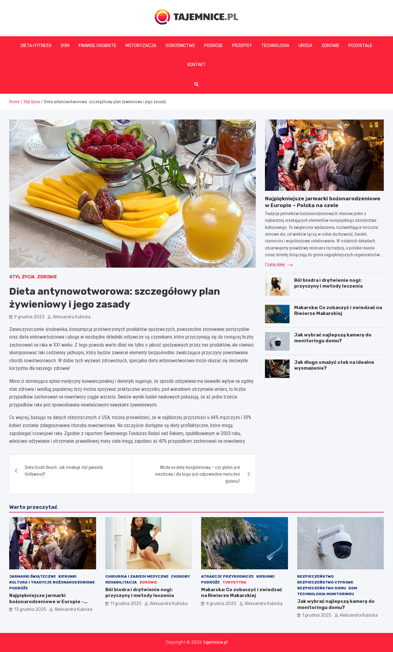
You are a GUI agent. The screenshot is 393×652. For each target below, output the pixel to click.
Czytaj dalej (275, 264)
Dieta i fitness (36, 45)
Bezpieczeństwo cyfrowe (325, 582)
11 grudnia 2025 (126, 603)
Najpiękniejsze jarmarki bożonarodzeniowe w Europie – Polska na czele (46, 601)
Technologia (275, 45)
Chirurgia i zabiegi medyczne (137, 576)
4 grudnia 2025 (221, 603)
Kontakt (197, 64)
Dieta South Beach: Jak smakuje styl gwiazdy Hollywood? (64, 471)
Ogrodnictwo (180, 45)
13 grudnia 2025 (30, 609)
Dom (65, 45)
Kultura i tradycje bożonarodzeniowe (52, 582)
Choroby (180, 576)
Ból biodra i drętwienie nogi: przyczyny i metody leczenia (328, 283)
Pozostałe (360, 45)
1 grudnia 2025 (317, 615)
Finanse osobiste (97, 45)
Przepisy (242, 45)
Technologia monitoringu (325, 594)
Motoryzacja (141, 45)
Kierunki (67, 576)
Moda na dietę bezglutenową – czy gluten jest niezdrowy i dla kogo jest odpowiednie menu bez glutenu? (197, 474)
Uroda (305, 45)
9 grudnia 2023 (29, 317)
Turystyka (234, 582)
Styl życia (22, 277)
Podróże (213, 45)
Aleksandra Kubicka (72, 317)
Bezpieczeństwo (315, 576)
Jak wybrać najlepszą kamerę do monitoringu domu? (333, 338)
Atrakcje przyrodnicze (227, 576)
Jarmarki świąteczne (32, 576)
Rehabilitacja (121, 582)
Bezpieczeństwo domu (321, 588)
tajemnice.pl (215, 642)
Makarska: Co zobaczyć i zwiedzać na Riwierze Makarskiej (338, 310)
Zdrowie (330, 45)
